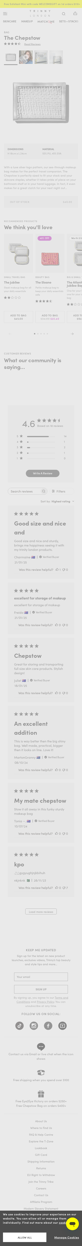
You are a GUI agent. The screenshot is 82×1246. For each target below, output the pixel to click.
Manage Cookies (66, 1237)
